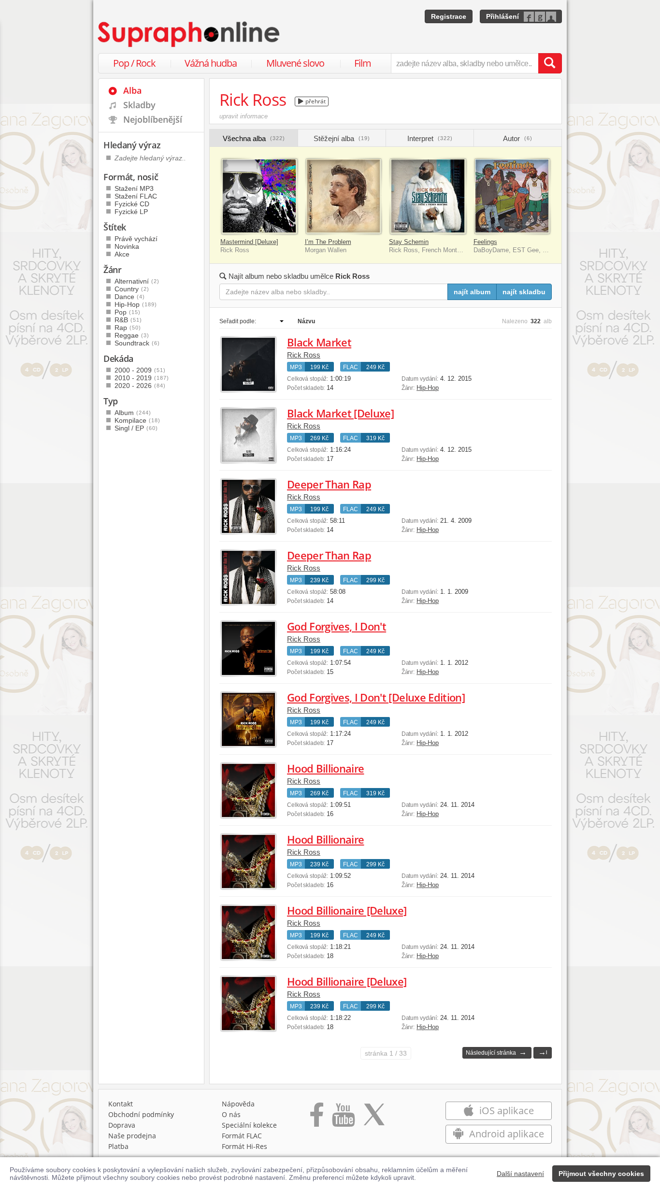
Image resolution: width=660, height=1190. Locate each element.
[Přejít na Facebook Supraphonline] (316, 1118)
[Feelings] (512, 196)
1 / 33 (386, 1053)
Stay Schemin (409, 241)
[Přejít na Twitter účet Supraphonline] (374, 1118)
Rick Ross (303, 355)
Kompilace (137, 420)
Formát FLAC (242, 1135)
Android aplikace (505, 1133)
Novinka (127, 246)
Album (133, 412)
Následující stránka (496, 1052)
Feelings (485, 241)
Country (132, 289)
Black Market (319, 342)
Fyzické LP (131, 211)
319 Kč (375, 438)
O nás (231, 1114)
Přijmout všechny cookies (601, 1173)
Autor (517, 138)
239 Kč (319, 580)
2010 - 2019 (142, 378)
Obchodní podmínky (141, 1114)
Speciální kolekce (249, 1125)
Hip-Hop (427, 387)
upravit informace (243, 116)
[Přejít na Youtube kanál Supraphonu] (343, 1118)
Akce (122, 254)
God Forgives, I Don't (336, 626)
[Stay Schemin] (428, 196)
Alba (132, 90)
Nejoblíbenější (152, 119)
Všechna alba (254, 138)
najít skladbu (523, 292)
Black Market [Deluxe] (340, 413)
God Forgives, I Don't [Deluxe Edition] (376, 697)
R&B (128, 320)
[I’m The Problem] (344, 196)
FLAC (350, 367)
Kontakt (120, 1103)
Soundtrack (137, 343)
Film (362, 63)
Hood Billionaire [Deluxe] (347, 910)
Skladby (139, 105)
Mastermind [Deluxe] (249, 241)
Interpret (430, 138)
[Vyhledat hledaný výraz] (550, 63)
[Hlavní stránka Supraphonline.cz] (189, 34)
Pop (128, 312)
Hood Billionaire (325, 768)
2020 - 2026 (140, 385)
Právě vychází (136, 239)
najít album (472, 292)
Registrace (448, 16)
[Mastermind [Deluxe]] (259, 196)
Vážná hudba (211, 63)
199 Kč (319, 367)
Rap (128, 327)
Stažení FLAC (136, 196)
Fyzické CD (132, 204)
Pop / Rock (134, 63)
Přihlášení (502, 16)
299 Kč (375, 580)
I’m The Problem (328, 241)
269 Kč (319, 438)
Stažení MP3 (134, 188)
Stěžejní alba (342, 138)
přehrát (315, 101)
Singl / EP (136, 428)
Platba (118, 1146)
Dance (130, 297)
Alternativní (137, 281)
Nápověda (238, 1103)
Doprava (121, 1125)
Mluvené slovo (295, 63)
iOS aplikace (505, 1110)
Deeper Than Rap (329, 484)
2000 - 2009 (140, 370)
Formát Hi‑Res (244, 1146)
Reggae (132, 335)
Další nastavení (520, 1173)
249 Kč (375, 367)
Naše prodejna (132, 1135)
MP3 (296, 367)
